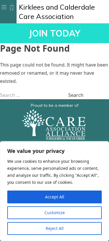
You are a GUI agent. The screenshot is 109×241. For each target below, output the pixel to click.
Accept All (54, 197)
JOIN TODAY (54, 33)
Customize (54, 212)
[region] (54, 191)
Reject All (55, 228)
